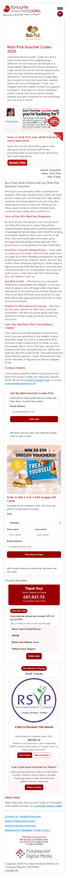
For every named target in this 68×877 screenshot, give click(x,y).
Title (9, 514)
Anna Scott (13, 121)
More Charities (42, 755)
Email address (17, 406)
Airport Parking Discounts (20, 821)
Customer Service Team (48, 806)
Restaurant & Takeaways (19, 830)
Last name (40, 529)
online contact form (38, 380)
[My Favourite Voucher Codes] (22, 10)
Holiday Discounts (30, 816)
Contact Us (11, 816)
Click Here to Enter (34, 554)
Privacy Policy (42, 830)
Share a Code (34, 787)
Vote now (34, 656)
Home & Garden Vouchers (20, 825)
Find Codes (24, 755)
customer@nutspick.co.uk (20, 383)
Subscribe (34, 419)
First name (12, 529)
